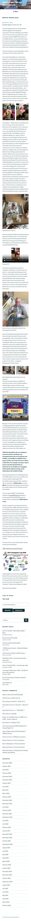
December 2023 (7, 776)
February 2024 (6, 773)
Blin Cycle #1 (16, 698)
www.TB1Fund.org (14, 495)
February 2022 (6, 810)
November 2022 (7, 803)
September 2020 (7, 844)
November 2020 (7, 837)
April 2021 (5, 824)
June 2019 (5, 892)
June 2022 (5, 807)
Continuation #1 (7, 682)
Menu (16, 11)
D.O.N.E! (14, 713)
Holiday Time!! (16, 722)
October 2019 (6, 878)
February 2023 (6, 797)
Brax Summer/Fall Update (9, 638)
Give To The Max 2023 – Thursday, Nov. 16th (15, 665)
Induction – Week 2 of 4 (18, 701)
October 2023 (6, 783)
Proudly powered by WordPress (10, 917)
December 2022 (7, 800)
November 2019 (7, 875)
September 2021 (7, 817)
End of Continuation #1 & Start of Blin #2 (14, 677)
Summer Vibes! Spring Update (11, 643)
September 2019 (7, 881)
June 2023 (5, 786)
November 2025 (7, 763)
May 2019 (5, 895)
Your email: (5, 599)
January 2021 (6, 831)
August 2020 (6, 848)
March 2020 (6, 861)
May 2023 (5, 790)
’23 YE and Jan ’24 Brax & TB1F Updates (13, 653)
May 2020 (5, 854)
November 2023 (7, 780)
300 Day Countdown (20, 737)
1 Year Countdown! (18, 740)
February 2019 (6, 905)
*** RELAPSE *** (20, 710)
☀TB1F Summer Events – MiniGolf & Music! (15, 648)
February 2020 (6, 865)
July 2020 (5, 851)
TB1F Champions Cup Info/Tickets (12, 548)
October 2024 (6, 766)
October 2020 (6, 841)
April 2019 (5, 898)
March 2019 (5, 902)
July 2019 (5, 888)
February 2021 (6, 827)
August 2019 (6, 885)
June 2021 (5, 820)
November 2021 (7, 814)
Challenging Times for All (11, 25)
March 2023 (6, 793)
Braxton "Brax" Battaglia (12, 3)
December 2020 (7, 834)
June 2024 (5, 769)
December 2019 (7, 871)
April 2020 (5, 858)
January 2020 (6, 868)
